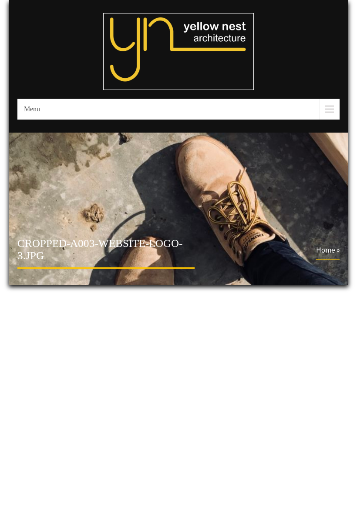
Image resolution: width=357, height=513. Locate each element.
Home (325, 250)
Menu (32, 109)
